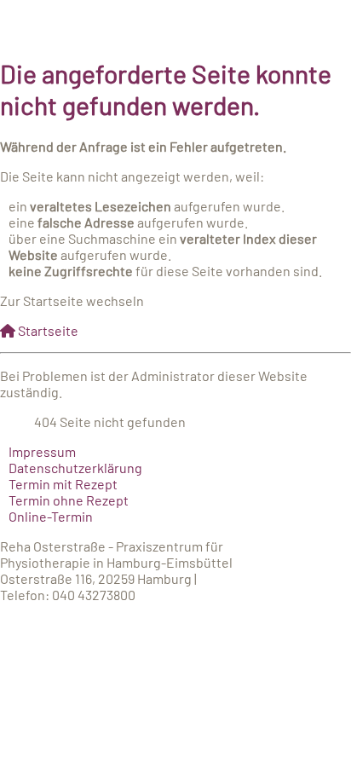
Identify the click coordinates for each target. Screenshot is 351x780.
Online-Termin (51, 516)
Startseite (46, 330)
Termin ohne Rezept (69, 500)
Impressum (42, 451)
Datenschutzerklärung (75, 467)
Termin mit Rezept (63, 484)
